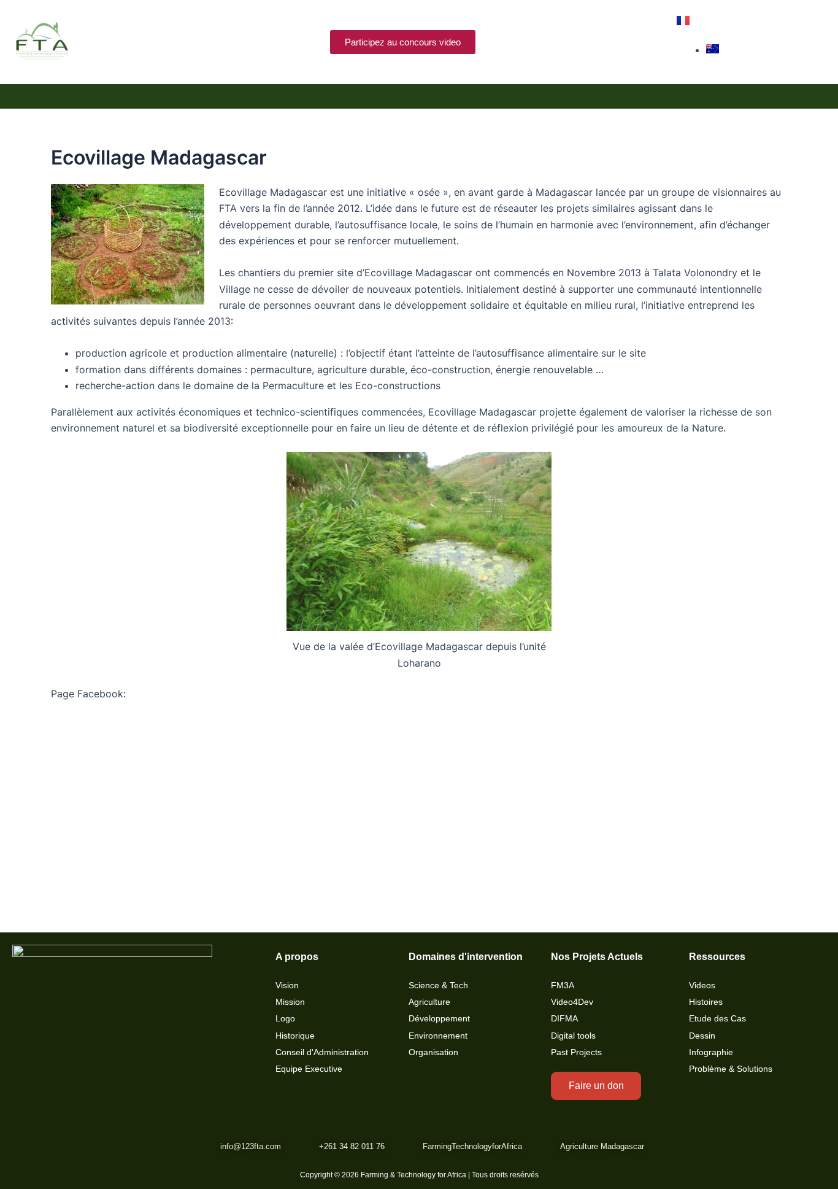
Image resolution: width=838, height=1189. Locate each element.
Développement (439, 1018)
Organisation (433, 1052)
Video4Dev (572, 1002)
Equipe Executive (308, 1069)
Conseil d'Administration (322, 1052)
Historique (295, 1035)
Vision (287, 985)
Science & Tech (438, 985)
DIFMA (564, 1018)
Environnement (438, 1035)
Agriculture (429, 1002)
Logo (285, 1018)
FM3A (562, 985)
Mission (290, 1002)
